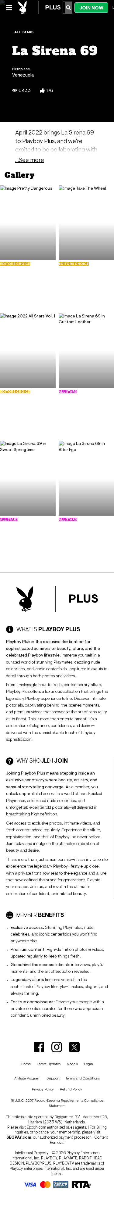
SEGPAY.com (18, 1137)
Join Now (91, 7)
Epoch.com (36, 1127)
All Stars (23, 32)
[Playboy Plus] (39, 7)
